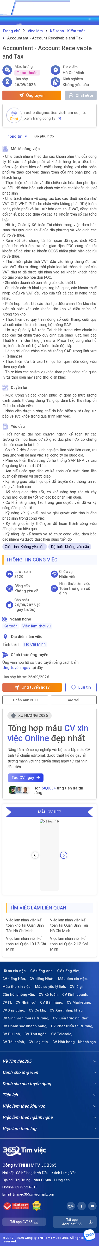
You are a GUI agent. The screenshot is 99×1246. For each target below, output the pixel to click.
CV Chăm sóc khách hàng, (24, 1026)
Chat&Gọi (84, 95)
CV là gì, (77, 987)
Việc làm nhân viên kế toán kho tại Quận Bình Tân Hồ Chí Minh (25, 925)
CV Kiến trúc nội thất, (71, 1018)
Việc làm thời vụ (36, 626)
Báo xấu (73, 700)
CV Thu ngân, (36, 1034)
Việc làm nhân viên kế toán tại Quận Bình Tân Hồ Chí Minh (69, 925)
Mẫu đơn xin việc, (73, 979)
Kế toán (11, 626)
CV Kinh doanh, (75, 994)
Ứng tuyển (35, 95)
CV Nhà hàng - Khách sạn (74, 1042)
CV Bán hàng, (51, 1002)
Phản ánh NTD (25, 700)
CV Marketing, (79, 1002)
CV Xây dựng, (13, 1010)
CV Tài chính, (13, 1042)
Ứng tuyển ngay (16, 667)
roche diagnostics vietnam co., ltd (55, 112)
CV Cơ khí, (37, 1010)
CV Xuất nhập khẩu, (67, 1010)
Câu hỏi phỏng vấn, (18, 994)
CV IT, (7, 1002)
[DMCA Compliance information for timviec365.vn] (36, 1206)
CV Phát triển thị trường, (72, 1026)
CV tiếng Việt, (68, 971)
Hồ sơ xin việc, (14, 971)
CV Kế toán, (49, 994)
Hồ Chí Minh (35, 644)
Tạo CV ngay (23, 777)
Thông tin (13, 136)
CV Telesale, (61, 1034)
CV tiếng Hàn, (14, 979)
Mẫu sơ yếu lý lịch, (50, 987)
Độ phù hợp (44, 136)
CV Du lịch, (11, 1034)
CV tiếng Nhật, (42, 979)
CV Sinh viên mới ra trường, (25, 1018)
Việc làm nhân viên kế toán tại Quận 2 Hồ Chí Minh (69, 944)
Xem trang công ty (39, 118)
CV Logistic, (39, 1042)
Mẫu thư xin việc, (16, 987)
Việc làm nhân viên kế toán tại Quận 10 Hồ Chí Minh (26, 944)
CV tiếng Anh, (42, 971)
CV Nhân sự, (26, 1002)
